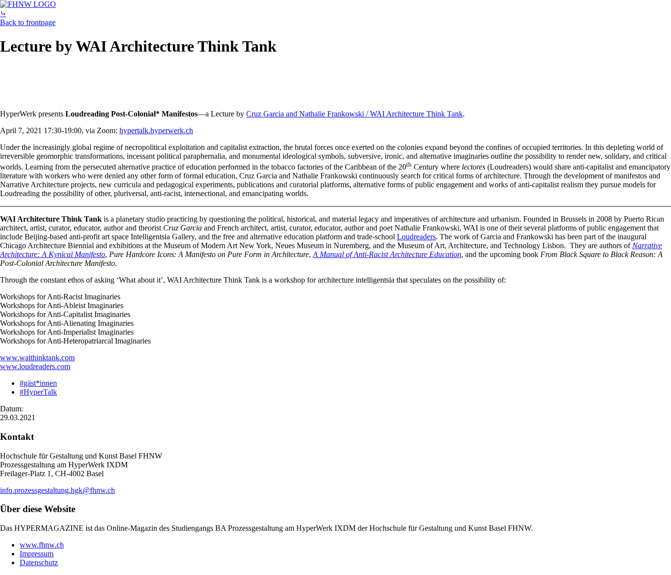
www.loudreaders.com (35, 366)
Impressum (37, 553)
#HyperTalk (38, 392)
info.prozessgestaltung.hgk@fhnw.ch (57, 490)
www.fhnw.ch (42, 545)
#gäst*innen (38, 383)
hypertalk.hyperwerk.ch (156, 130)
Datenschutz (39, 562)
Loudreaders (416, 236)
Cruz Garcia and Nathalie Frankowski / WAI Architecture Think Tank (354, 114)
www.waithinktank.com (37, 357)
